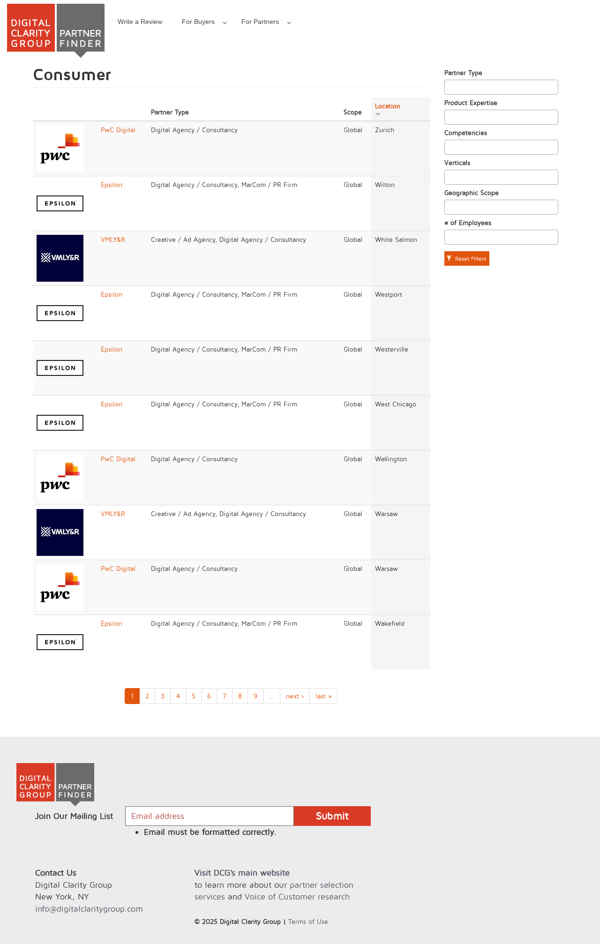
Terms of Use (308, 921)
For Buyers (193, 23)
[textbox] (449, 87)
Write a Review (140, 21)
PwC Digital (118, 130)
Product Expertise (470, 102)
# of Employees (467, 222)
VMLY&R (113, 239)
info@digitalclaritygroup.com (89, 909)
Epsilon (111, 184)
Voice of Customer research (297, 896)
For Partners (255, 23)
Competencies (465, 132)
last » (323, 696)
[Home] (56, 31)
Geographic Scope (471, 192)
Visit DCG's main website (242, 872)
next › (295, 696)
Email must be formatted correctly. (210, 832)
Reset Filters (469, 258)
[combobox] (501, 87)
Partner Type (463, 72)
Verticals (457, 162)
